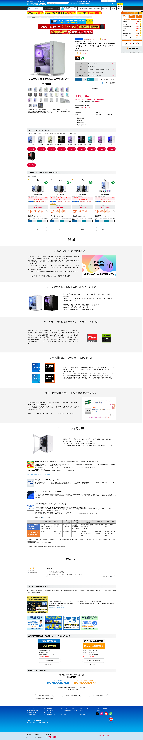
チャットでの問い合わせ (44, 695)
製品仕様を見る (95, 88)
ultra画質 (137, 19)
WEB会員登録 (49, 660)
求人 (120, 6)
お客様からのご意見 (112, 1)
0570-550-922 (85, 683)
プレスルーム (31, 712)
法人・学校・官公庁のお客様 (85, 8)
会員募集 (83, 229)
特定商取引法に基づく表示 (33, 714)
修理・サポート (105, 8)
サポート (60, 229)
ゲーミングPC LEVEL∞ (53, 17)
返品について (80, 122)
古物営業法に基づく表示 (50, 714)
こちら (43, 517)
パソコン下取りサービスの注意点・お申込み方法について (40, 474)
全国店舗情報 (97, 8)
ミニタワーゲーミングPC (65, 17)
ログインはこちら (49, 664)
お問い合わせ (105, 229)
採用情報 (98, 710)
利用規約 (64, 714)
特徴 (38, 229)
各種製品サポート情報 (84, 708)
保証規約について (81, 120)
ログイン (98, 0)
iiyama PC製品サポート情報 (68, 708)
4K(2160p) (138, 16)
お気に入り (108, 5)
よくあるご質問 (49, 708)
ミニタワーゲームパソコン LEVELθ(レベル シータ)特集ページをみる (49, 276)
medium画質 (127, 19)
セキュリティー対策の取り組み (103, 708)
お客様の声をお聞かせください (69, 710)
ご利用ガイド (103, 1)
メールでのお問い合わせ (71, 695)
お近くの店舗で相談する (98, 695)
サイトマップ (48, 712)
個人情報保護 (82, 714)
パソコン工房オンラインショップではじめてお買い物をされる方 (70, 8)
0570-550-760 (58, 683)
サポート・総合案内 (32, 708)
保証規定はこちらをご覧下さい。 (56, 607)
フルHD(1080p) (125, 16)
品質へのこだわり (49, 710)
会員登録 (93, 0)
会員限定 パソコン (35, 13)
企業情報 (81, 710)
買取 (114, 8)
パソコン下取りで (89, 13)
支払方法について (81, 125)
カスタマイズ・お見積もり (31, 148)
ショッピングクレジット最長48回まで (60, 13)
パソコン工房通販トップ (33, 17)
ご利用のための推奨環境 (33, 710)
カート (104, 5)
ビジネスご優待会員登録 (93, 660)
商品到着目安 (80, 118)
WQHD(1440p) (132, 16)
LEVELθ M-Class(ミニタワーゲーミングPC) (82, 17)
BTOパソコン (43, 17)
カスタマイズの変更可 (109, 83)
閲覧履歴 (112, 5)
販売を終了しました (105, 736)
